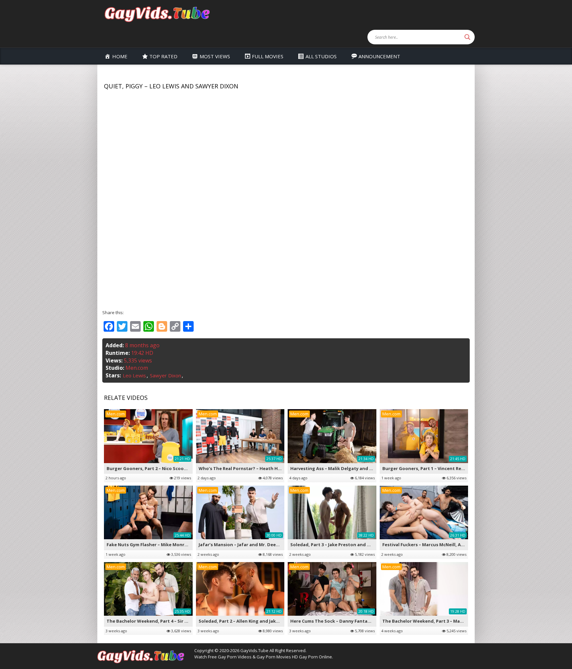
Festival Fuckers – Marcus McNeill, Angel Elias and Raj (440, 545)
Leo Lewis (134, 375)
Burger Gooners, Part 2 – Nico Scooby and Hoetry (161, 468)
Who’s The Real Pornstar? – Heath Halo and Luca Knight (260, 468)
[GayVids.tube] (156, 13)
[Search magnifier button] (467, 37)
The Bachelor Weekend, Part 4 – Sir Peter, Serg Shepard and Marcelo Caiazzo (191, 621)
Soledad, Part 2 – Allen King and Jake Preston (248, 621)
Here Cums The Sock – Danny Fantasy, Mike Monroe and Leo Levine (363, 621)
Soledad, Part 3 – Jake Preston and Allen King (339, 545)
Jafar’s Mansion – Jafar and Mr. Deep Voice (245, 545)
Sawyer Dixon (165, 375)
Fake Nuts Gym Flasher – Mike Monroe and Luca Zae (163, 545)
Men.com (136, 367)
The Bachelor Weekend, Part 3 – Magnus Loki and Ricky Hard (448, 621)
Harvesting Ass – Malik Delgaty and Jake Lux (338, 468)
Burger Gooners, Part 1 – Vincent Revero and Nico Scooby (445, 468)
